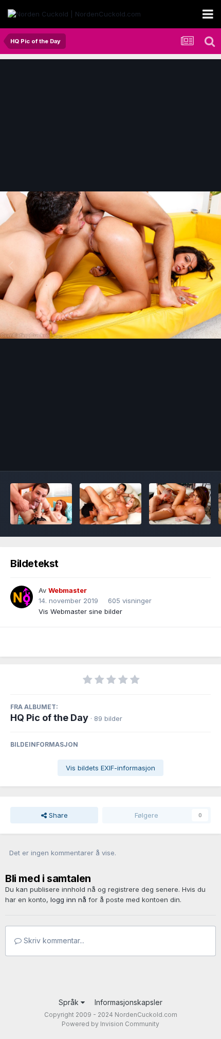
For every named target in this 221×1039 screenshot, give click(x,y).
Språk (70, 1002)
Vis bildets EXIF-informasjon (110, 768)
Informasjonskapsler (128, 1002)
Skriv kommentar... (53, 940)
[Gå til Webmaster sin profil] (21, 597)
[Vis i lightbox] (110, 265)
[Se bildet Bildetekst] (41, 503)
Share (57, 815)
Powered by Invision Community (110, 1024)
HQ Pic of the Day (49, 717)
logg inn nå (68, 899)
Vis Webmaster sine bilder (80, 611)
